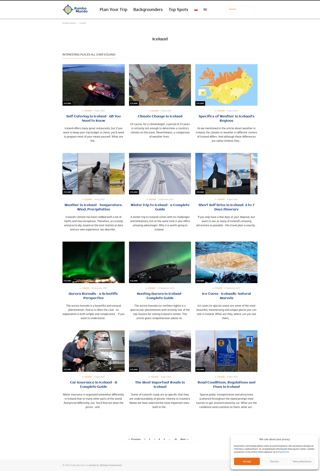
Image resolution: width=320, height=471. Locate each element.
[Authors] (93, 465)
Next (183, 439)
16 (176, 439)
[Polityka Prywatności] (111, 465)
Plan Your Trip (113, 9)
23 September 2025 (166, 288)
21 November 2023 (232, 288)
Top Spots (178, 9)
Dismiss (274, 461)
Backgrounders (148, 9)
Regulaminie (283, 452)
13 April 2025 (99, 111)
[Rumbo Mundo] (75, 9)
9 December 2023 (165, 199)
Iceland (67, 103)
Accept (247, 461)
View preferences (302, 461)
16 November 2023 (99, 288)
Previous (135, 439)
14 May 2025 (99, 199)
